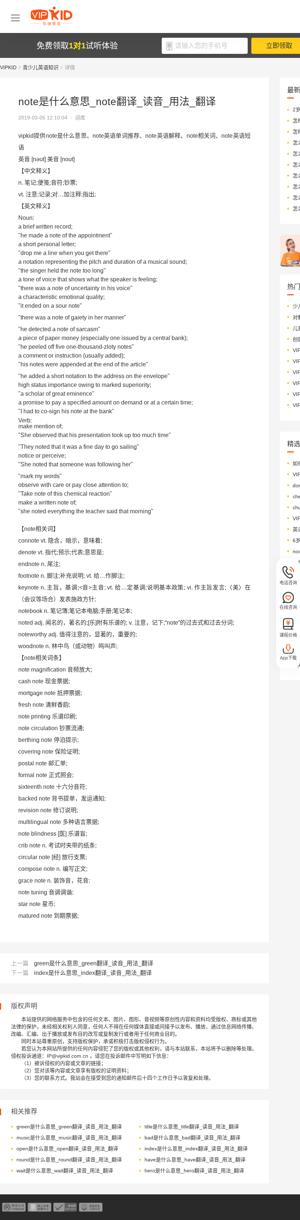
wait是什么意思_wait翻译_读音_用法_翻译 (64, 1170)
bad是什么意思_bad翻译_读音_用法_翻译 (192, 1137)
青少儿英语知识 (41, 67)
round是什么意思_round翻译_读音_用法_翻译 (69, 1159)
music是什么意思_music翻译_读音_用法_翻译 (69, 1137)
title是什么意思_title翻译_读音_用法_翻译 (192, 1127)
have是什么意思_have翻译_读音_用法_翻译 (195, 1159)
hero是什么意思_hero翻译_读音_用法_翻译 (194, 1170)
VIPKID (8, 67)
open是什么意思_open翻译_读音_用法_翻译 (67, 1148)
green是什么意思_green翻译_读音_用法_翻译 (93, 963)
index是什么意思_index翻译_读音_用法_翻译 (93, 973)
